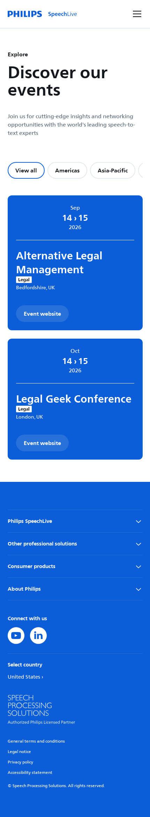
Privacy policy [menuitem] (20, 762)
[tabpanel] (75, 327)
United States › (25, 677)
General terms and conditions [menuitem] (36, 741)
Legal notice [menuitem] (19, 751)
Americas (67, 170)
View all (26, 170)
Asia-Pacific (113, 170)
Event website (42, 313)
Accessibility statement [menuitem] (30, 772)
